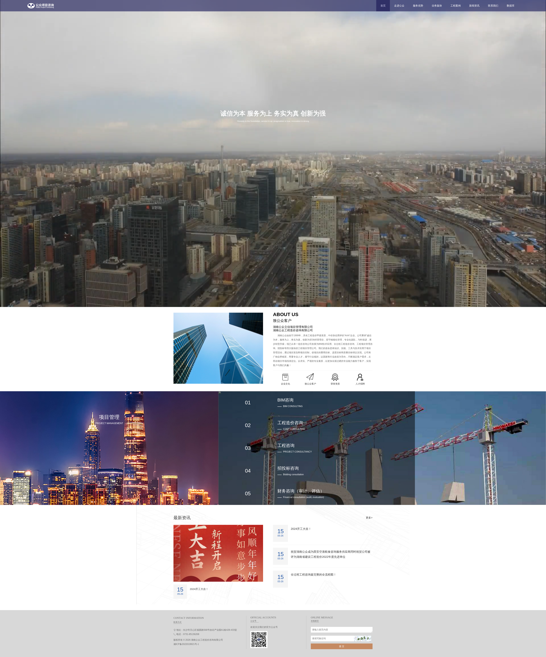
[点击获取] (362, 638)
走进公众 (399, 5)
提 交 (341, 646)
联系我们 (493, 5)
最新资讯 (182, 517)
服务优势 (418, 5)
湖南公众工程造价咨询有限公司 (207, 640)
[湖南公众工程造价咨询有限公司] (40, 8)
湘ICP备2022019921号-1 (186, 644)
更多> (369, 517)
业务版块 (437, 5)
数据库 (510, 5)
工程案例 (455, 5)
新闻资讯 (474, 5)
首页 (383, 5)
